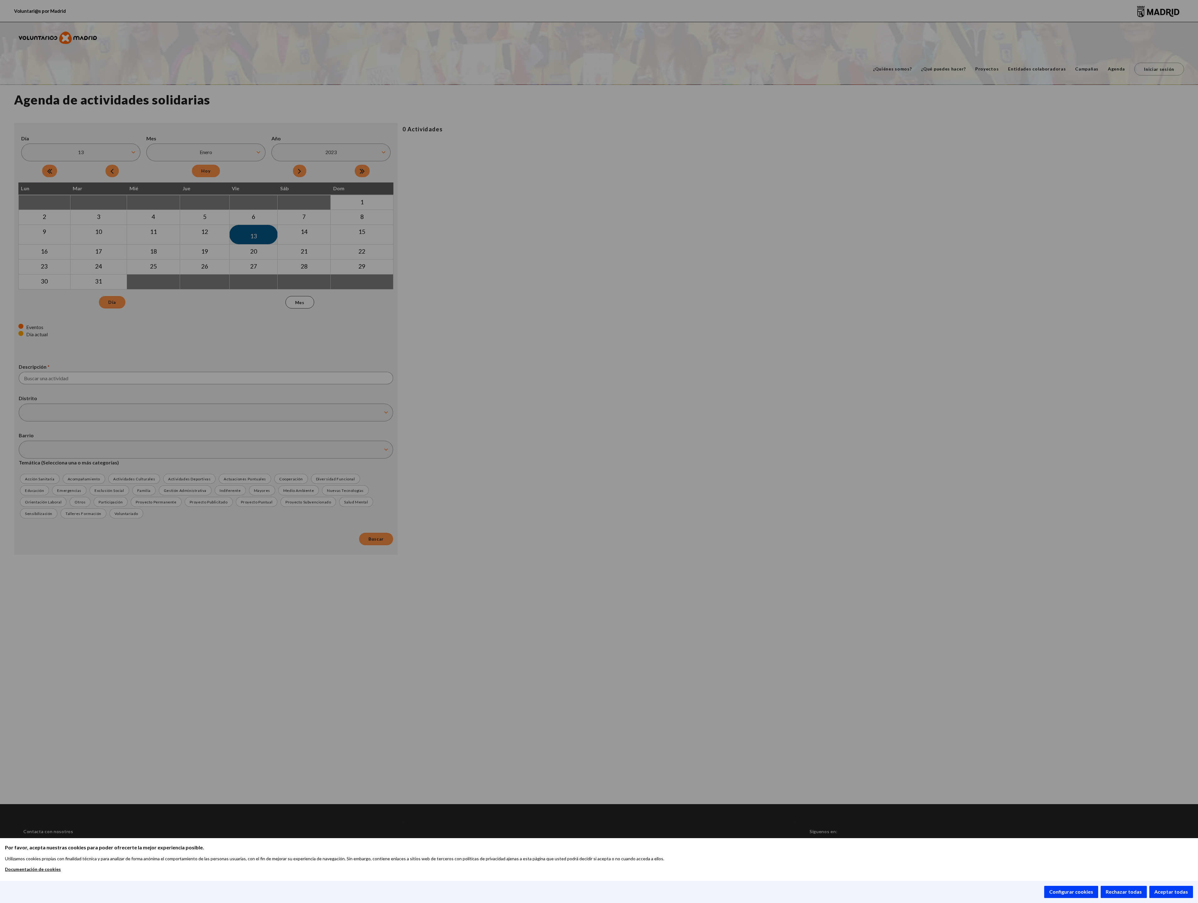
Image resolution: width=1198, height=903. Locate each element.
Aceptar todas (1171, 892)
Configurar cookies (1071, 892)
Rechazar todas (1124, 892)
